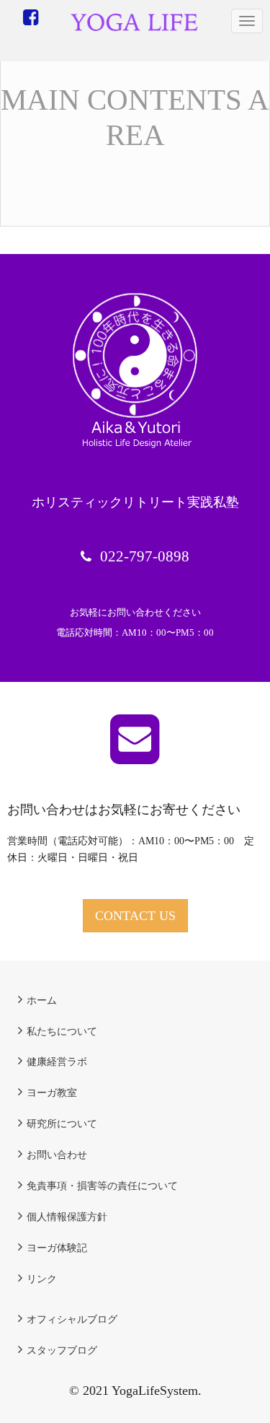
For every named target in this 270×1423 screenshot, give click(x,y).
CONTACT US (135, 915)
